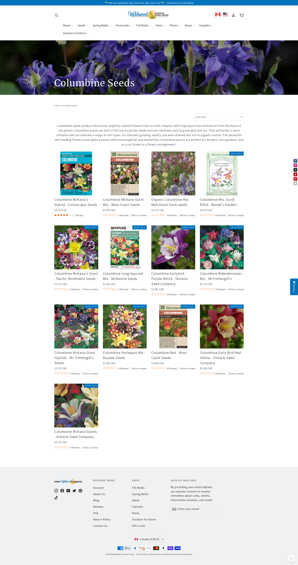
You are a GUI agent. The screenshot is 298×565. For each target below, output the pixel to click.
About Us (99, 494)
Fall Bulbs (138, 487)
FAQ (95, 513)
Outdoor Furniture (144, 519)
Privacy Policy (142, 554)
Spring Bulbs (140, 494)
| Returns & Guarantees (174, 554)
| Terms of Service (156, 554)
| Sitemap (188, 554)
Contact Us (100, 526)
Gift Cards (138, 526)
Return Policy (102, 519)
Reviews (98, 506)
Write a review (139, 215)
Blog (96, 500)
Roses (136, 513)
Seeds (136, 500)
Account (98, 487)
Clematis (137, 506)
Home (57, 105)
